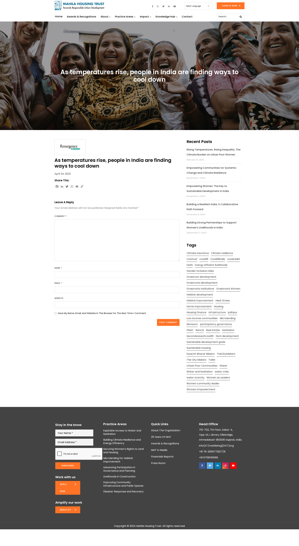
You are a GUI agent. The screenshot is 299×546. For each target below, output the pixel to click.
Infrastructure (217, 312)
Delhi (190, 265)
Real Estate (213, 330)
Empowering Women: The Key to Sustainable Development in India (208, 188)
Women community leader (203, 383)
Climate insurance (198, 253)
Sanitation (228, 330)
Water (223, 365)
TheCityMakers (226, 354)
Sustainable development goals (206, 342)
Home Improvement (199, 306)
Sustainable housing (199, 348)
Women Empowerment (201, 389)
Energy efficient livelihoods (211, 265)
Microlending (227, 318)
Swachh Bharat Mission (201, 354)
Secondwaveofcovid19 (200, 336)
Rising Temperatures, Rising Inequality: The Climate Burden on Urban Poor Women (213, 152)
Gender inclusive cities (200, 271)
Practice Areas (124, 16)
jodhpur (232, 312)
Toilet (212, 360)
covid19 (203, 259)
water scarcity (195, 377)
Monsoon (192, 324)
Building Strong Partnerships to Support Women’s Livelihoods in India (212, 225)
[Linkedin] (218, 465)
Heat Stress (223, 300)
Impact (144, 16)
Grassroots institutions (200, 288)
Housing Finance (196, 312)
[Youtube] (233, 465)
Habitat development (200, 294)
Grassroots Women (228, 288)
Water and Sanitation (200, 371)
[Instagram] (225, 465)
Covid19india (217, 259)
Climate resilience (222, 253)
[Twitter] (210, 465)
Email (58, 283)
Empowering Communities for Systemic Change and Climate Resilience (211, 170)
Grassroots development (202, 283)
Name (58, 268)
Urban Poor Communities (202, 365)
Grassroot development (201, 277)
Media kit (65, 509)
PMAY (190, 330)
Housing (218, 306)
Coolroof (192, 259)
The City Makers (196, 360)
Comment (61, 216)
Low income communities (202, 318)
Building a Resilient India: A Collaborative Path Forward (212, 207)
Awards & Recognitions (81, 16)
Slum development (227, 336)
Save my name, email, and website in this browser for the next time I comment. (102, 313)
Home (58, 16)
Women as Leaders (218, 377)
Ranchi (200, 330)
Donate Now (229, 5)
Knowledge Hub (165, 16)
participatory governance (216, 324)
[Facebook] (202, 465)
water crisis (222, 371)
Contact (187, 16)
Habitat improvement (200, 300)
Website (59, 298)
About (104, 16)
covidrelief (233, 259)
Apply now (63, 488)
